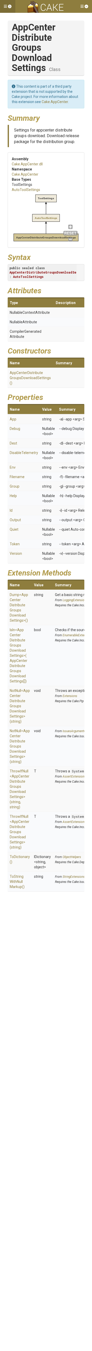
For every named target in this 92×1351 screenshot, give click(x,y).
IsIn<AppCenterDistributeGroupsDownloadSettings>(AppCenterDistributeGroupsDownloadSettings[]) (18, 655)
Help (13, 496)
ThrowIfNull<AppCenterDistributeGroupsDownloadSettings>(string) (19, 831)
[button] (7, 6)
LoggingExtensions (75, 600)
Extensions (70, 696)
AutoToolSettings (26, 190)
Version (16, 553)
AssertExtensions (74, 776)
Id (11, 510)
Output (15, 520)
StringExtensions (74, 877)
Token (15, 544)
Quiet (14, 529)
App (13, 419)
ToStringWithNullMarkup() (17, 881)
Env (13, 467)
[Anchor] (44, 117)
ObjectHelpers (72, 857)
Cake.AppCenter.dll (27, 164)
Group (14, 486)
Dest (13, 443)
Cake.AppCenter (55, 102)
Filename (17, 477)
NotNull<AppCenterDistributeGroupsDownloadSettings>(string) (20, 706)
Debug (15, 429)
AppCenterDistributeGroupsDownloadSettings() (30, 378)
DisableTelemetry (24, 453)
